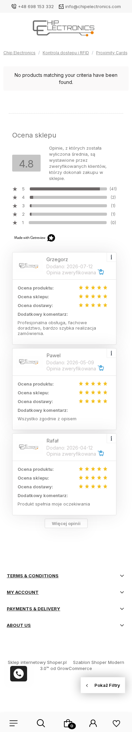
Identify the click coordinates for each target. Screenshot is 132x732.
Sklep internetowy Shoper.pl (37, 662)
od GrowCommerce (71, 668)
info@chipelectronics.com (93, 6)
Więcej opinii (66, 523)
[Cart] (68, 723)
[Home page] (66, 30)
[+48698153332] (19, 674)
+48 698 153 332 (36, 6)
